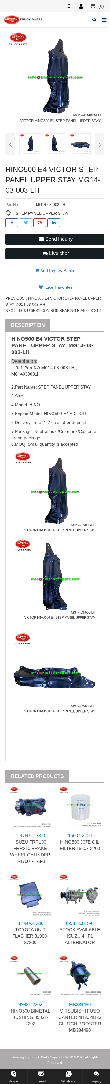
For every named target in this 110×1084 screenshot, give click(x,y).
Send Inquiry (58, 239)
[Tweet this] (26, 222)
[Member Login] (81, 6)
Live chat (58, 253)
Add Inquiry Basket (58, 270)
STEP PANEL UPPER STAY (42, 213)
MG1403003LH (25, 374)
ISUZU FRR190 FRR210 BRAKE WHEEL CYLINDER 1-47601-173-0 (30, 848)
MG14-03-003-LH (57, 367)
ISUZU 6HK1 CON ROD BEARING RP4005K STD (60, 310)
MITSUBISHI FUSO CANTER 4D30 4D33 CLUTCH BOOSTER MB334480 (79, 1017)
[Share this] (12, 222)
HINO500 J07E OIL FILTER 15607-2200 (80, 842)
